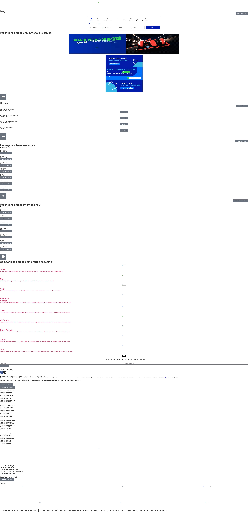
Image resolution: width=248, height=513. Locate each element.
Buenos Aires (11, 400)
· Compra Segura (8, 465)
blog (166, 377)
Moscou (10, 416)
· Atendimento (7, 467)
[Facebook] (1, 372)
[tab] (91, 19)
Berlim (9, 401)
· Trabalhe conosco (9, 469)
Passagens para (7, 390)
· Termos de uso (8, 473)
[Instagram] (4, 372)
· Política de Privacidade (11, 471)
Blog (2, 11)
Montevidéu (11, 415)
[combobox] (95, 27)
